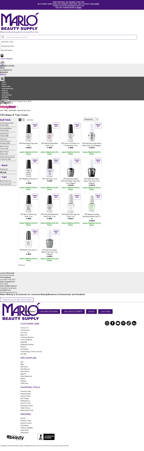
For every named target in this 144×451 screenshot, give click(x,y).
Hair (21, 362)
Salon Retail (24, 430)
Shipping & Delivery (27, 344)
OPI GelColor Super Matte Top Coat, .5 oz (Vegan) (49, 253)
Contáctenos (25, 330)
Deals (3, 74)
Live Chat (105, 311)
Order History (25, 408)
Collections (24, 383)
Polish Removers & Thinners (7, 158)
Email (91, 311)
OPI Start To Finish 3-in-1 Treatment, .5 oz (70, 145)
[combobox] (68, 37)
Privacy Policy (49, 446)
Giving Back (24, 432)
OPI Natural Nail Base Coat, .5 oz (49, 145)
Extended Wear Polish (6, 129)
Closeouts (6, 70)
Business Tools (25, 420)
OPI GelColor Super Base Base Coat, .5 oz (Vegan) (91, 145)
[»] (5, 104)
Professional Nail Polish (7, 124)
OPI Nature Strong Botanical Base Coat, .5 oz (91, 217)
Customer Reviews (27, 337)
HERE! (79, 8)
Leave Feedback (26, 340)
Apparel (23, 374)
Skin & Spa (24, 367)
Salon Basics (24, 371)
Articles (23, 418)
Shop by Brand (25, 394)
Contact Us (24, 328)
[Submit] (2, 37)
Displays (5, 99)
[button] (68, 57)
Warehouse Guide (26, 405)
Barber (22, 378)
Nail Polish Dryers (4, 153)
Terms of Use (40, 446)
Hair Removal (25, 369)
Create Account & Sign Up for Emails (16, 300)
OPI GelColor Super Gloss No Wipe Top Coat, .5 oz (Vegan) (70, 182)
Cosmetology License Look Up (31, 351)
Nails (22, 364)
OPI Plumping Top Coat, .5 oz (28, 145)
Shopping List (25, 401)
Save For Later (25, 403)
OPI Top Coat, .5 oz (49, 180)
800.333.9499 (6, 50)
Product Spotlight (26, 428)
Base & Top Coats (4, 147)
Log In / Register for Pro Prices (29, 153)
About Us (23, 335)
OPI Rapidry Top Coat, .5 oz (28, 181)
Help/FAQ (23, 342)
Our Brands (24, 349)
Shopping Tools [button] (7, 46)
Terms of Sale (58, 446)
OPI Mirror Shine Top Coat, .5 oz (28, 216)
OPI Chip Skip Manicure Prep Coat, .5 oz (49, 216)
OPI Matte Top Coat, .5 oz (28, 252)
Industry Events (26, 423)
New (2, 68)
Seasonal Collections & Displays (5, 141)
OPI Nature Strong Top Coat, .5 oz (71, 216)
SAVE (96, 4)
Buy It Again (24, 398)
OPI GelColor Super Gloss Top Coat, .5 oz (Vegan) (92, 182)
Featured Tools (25, 391)
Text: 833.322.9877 (73, 311)
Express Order (25, 396)
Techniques (24, 425)
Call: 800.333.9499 (48, 311)
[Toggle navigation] (2, 79)
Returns (23, 347)
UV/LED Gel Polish (4, 135)
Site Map (23, 354)
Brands (4, 72)
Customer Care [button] (7, 42)
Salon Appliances (26, 376)
